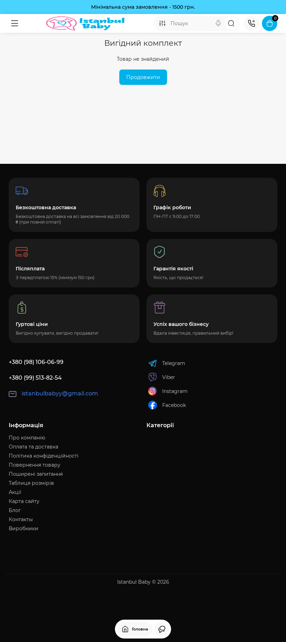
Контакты (21, 519)
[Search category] (162, 23)
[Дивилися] (162, 629)
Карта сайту (24, 501)
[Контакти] (251, 23)
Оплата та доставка (33, 447)
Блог (15, 510)
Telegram (173, 363)
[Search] (218, 23)
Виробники (23, 528)
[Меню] (15, 23)
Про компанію (27, 438)
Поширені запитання (36, 474)
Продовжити (143, 77)
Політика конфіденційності (43, 456)
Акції (15, 492)
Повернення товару (34, 465)
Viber (168, 377)
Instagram (175, 391)
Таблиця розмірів (31, 483)
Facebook (174, 405)
